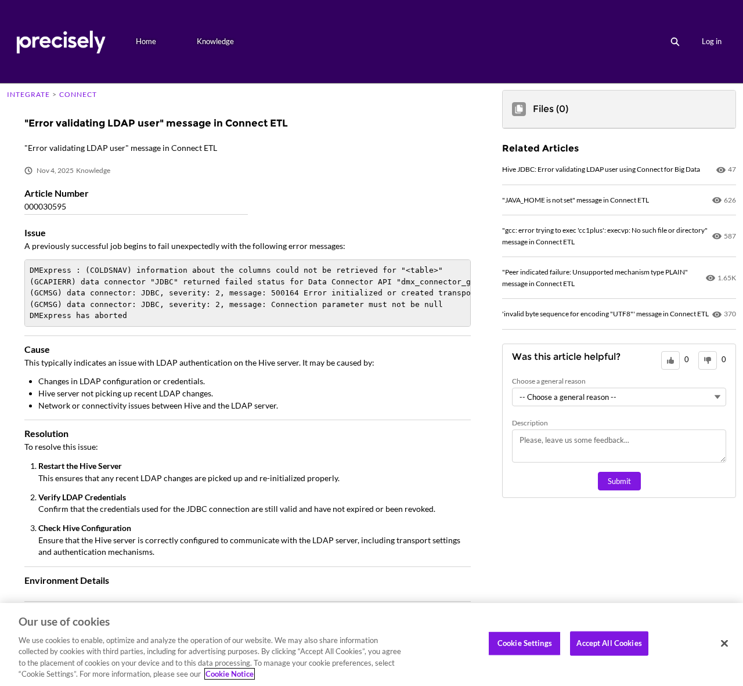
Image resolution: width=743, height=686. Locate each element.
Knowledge (215, 41)
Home (146, 41)
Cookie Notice (229, 673)
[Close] (724, 643)
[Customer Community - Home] (61, 41)
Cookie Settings (524, 643)
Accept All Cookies (608, 643)
